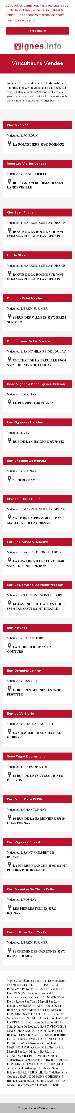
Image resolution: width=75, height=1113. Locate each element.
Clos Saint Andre (20, 212)
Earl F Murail (17, 627)
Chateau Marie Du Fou (24, 499)
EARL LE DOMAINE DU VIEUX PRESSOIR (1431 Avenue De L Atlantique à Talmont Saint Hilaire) (37, 1066)
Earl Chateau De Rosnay (26, 460)
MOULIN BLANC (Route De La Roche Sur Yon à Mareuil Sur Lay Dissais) (34, 1007)
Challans (19, 92)
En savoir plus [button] (25, 20)
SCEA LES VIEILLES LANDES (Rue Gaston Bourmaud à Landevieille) (36, 993)
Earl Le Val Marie (20, 713)
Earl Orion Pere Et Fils (24, 799)
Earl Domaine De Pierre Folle (30, 889)
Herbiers (57, 92)
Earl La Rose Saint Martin (27, 932)
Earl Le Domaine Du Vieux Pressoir (35, 584)
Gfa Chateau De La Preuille (28, 341)
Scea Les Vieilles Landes (26, 163)
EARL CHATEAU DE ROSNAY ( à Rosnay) (35, 1041)
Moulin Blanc (17, 255)
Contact (52, 1108)
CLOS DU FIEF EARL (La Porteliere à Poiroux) (32, 987)
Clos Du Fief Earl (20, 125)
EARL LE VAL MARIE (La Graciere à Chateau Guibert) (37, 1082)
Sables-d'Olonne (36, 92)
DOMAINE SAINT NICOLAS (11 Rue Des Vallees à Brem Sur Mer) (35, 1016)
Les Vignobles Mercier (25, 422)
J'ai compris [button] (37, 30)
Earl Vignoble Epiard (23, 842)
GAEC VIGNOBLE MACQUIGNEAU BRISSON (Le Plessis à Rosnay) (36, 1030)
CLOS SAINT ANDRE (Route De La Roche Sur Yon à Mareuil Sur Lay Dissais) (36, 1001)
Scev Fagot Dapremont (26, 756)
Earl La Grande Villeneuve (28, 542)
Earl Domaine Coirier (24, 670)
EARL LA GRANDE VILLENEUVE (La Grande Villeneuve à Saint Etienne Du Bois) (32, 1055)
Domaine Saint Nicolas (25, 298)
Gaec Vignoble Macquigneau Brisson (36, 384)
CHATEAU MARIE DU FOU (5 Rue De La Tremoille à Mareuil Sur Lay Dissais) (35, 1047)
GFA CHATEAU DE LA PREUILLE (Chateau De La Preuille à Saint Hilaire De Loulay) (37, 1022)
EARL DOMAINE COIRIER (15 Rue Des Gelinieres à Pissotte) (35, 1078)
